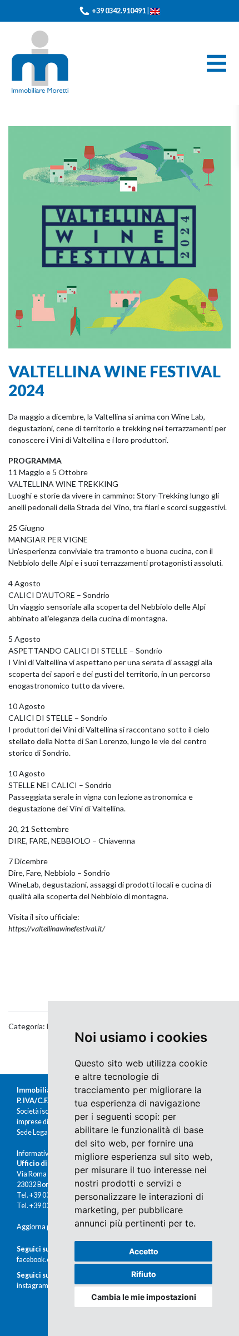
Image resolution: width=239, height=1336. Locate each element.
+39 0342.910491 (119, 11)
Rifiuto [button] (143, 1274)
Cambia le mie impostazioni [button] (143, 1297)
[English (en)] (155, 11)
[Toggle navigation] (216, 63)
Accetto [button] (143, 1251)
